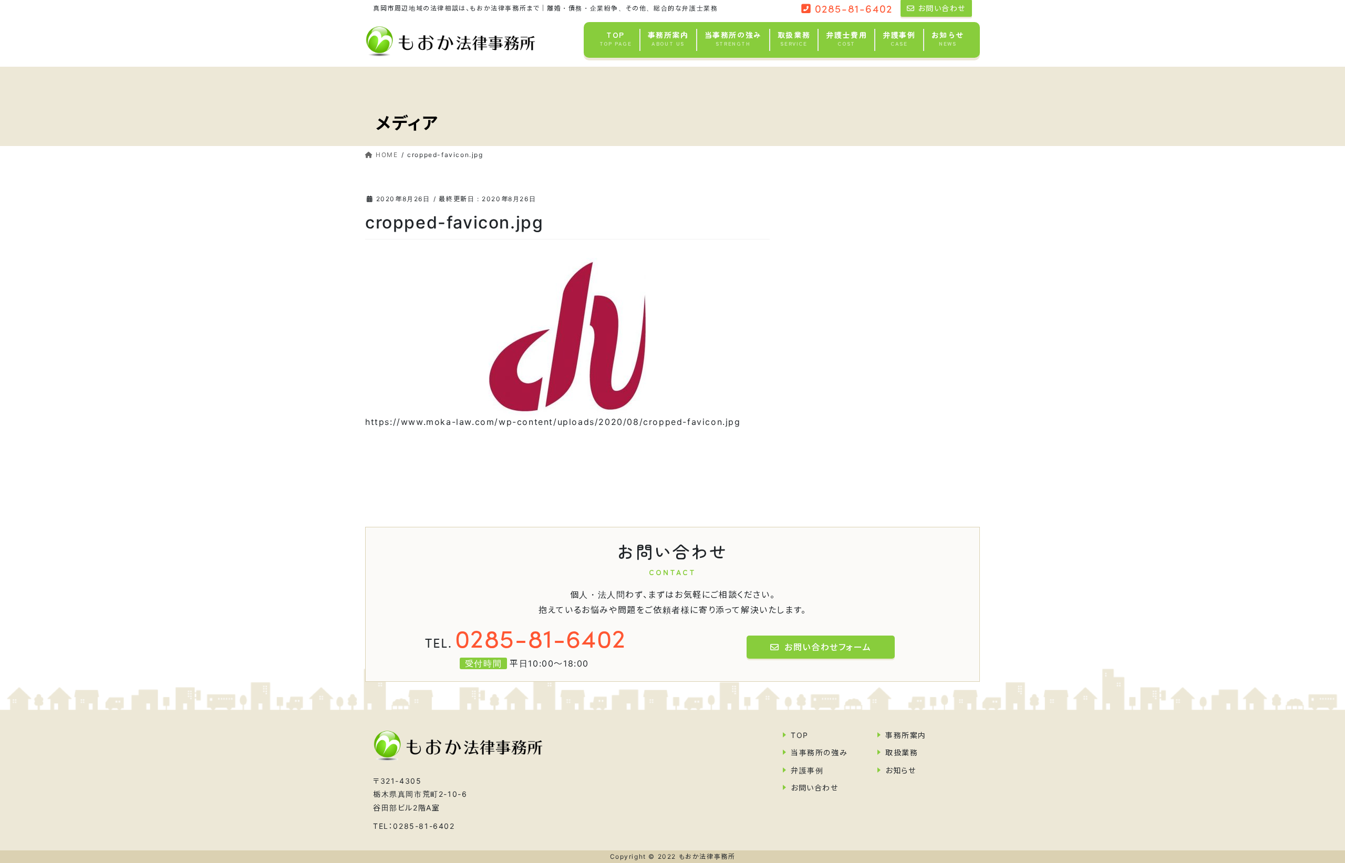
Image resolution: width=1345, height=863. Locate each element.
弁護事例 (807, 770)
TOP (800, 735)
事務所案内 (905, 735)
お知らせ (900, 770)
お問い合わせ (815, 787)
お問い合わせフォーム (827, 647)
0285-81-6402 (525, 637)
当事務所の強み (819, 752)
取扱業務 (901, 752)
